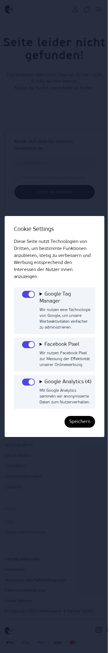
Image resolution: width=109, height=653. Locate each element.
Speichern (75, 437)
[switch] (28, 294)
